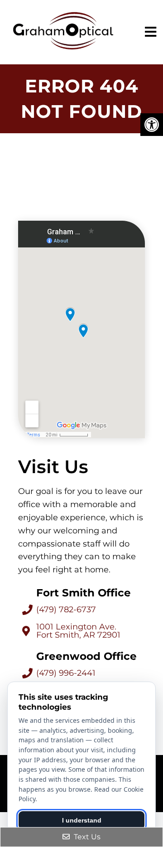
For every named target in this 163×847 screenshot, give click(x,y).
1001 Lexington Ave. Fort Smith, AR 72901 (78, 631)
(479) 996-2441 (66, 673)
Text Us (86, 836)
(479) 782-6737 (66, 609)
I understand (81, 820)
